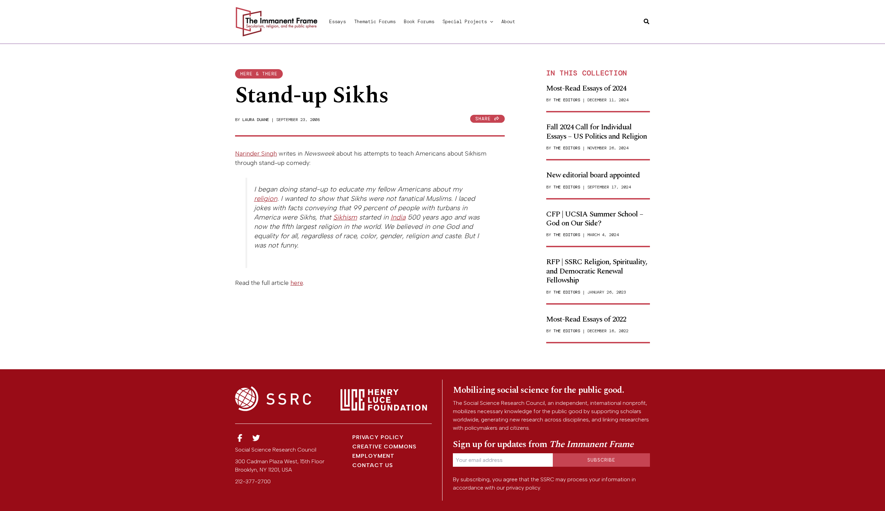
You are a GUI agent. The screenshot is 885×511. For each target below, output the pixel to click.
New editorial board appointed (593, 175)
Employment (373, 456)
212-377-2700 (253, 481)
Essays (337, 21)
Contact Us (372, 465)
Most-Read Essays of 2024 (586, 88)
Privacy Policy (378, 437)
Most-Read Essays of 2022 (586, 319)
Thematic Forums (374, 21)
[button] (490, 21)
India (398, 217)
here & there (259, 74)
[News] (240, 438)
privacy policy (523, 487)
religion (265, 198)
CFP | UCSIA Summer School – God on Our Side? (594, 218)
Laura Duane (255, 119)
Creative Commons (384, 446)
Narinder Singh (256, 153)
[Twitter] (256, 438)
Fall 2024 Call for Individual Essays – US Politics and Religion (596, 131)
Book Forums (419, 21)
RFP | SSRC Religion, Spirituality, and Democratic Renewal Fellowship (596, 271)
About (508, 21)
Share (484, 119)
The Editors (566, 100)
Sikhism (345, 217)
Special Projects (464, 21)
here (296, 283)
